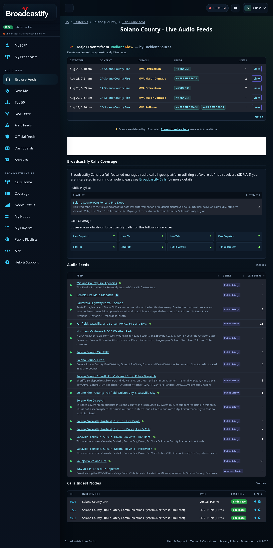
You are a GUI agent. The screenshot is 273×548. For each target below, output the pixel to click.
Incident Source (157, 47)
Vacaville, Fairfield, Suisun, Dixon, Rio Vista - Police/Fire (114, 449)
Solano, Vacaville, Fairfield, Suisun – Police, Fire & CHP (113, 429)
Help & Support (177, 541)
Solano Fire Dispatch (91, 400)
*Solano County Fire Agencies (97, 283)
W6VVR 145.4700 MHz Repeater (98, 469)
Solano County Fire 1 (91, 360)
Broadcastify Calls (153, 179)
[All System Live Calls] (255, 510)
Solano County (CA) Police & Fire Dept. (99, 202)
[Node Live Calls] (255, 502)
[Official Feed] (117, 295)
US (67, 22)
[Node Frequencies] (259, 502)
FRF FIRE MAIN (188, 107)
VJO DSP (184, 69)
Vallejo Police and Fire (92, 461)
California (81, 22)
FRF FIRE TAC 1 (188, 78)
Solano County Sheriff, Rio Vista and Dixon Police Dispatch (116, 376)
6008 (73, 502)
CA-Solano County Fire (115, 69)
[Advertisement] (166, 146)
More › (259, 116)
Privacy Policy (229, 541)
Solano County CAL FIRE (93, 352)
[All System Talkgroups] (259, 510)
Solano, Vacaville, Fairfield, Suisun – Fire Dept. (108, 421)
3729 (73, 510)
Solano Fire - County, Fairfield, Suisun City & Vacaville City (116, 393)
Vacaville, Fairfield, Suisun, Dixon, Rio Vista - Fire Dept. (114, 437)
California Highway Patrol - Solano (100, 303)
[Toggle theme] (235, 8)
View (257, 69)
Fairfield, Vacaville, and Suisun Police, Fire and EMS (112, 323)
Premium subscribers (175, 129)
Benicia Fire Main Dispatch (95, 295)
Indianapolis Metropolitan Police (24, 33)
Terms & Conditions (203, 541)
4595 (73, 518)
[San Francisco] (133, 22)
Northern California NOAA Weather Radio (105, 331)
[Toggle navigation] (69, 8)
